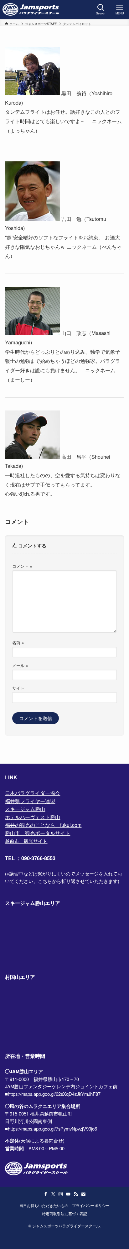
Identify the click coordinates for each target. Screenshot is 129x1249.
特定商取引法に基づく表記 (64, 1213)
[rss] (76, 1194)
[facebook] (46, 1194)
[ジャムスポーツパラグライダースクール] (31, 9)
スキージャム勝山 (25, 809)
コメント (22, 566)
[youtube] (68, 1194)
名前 (18, 642)
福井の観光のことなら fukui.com (43, 824)
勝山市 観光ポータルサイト (37, 833)
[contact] (83, 1194)
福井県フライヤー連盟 (30, 801)
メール (20, 665)
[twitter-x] (53, 1194)
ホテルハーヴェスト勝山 (32, 817)
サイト (18, 688)
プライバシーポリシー (91, 1205)
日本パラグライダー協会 (32, 793)
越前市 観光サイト (26, 841)
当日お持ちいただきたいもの (43, 1205)
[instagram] (61, 1194)
